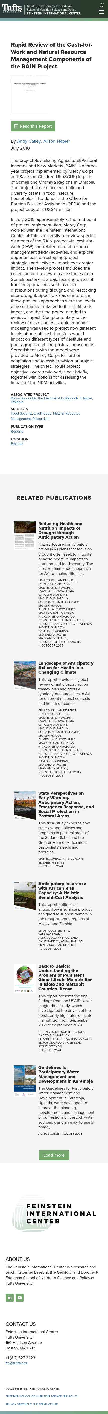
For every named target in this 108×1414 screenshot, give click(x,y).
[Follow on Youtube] (20, 1298)
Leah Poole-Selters (53, 583)
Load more (54, 1155)
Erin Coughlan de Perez (57, 580)
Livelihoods (42, 413)
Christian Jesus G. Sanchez (60, 642)
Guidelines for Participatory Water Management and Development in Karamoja (65, 1074)
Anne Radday (48, 941)
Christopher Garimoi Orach (60, 620)
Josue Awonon (50, 1046)
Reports (17, 431)
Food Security (21, 413)
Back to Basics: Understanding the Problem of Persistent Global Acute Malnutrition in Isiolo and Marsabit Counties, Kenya (65, 977)
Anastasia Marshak (53, 1035)
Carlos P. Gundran (53, 631)
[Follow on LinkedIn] (10, 1298)
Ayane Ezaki (72, 1042)
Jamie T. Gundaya (51, 627)
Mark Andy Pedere (52, 638)
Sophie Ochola (73, 1032)
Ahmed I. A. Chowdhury (56, 609)
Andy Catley (29, 141)
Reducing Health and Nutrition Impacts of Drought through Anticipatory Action (60, 530)
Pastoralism (41, 418)
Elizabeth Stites (51, 862)
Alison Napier (56, 141)
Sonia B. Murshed (52, 602)
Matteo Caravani (51, 858)
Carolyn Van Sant (52, 594)
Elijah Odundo (50, 1042)
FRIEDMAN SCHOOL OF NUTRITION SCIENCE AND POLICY (42, 1396)
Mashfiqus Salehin (53, 598)
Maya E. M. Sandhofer (55, 587)
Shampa (73, 602)
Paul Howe (75, 858)
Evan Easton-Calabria (56, 591)
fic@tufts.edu (17, 1363)
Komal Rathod (72, 941)
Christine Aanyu (51, 624)
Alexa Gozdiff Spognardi (58, 937)
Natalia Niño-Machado (56, 616)
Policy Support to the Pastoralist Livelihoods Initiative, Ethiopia (52, 400)
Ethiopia (17, 443)
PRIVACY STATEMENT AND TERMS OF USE (32, 1404)
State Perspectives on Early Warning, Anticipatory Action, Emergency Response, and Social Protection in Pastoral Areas (66, 804)
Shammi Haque (49, 605)
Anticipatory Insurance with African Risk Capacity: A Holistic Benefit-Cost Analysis (62, 890)
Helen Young (49, 1032)
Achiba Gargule (78, 1039)
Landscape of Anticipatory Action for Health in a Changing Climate (65, 667)
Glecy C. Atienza (79, 624)
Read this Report (36, 126)
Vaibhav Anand (50, 934)
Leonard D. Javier (52, 634)
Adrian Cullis (49, 1133)
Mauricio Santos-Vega (56, 612)
